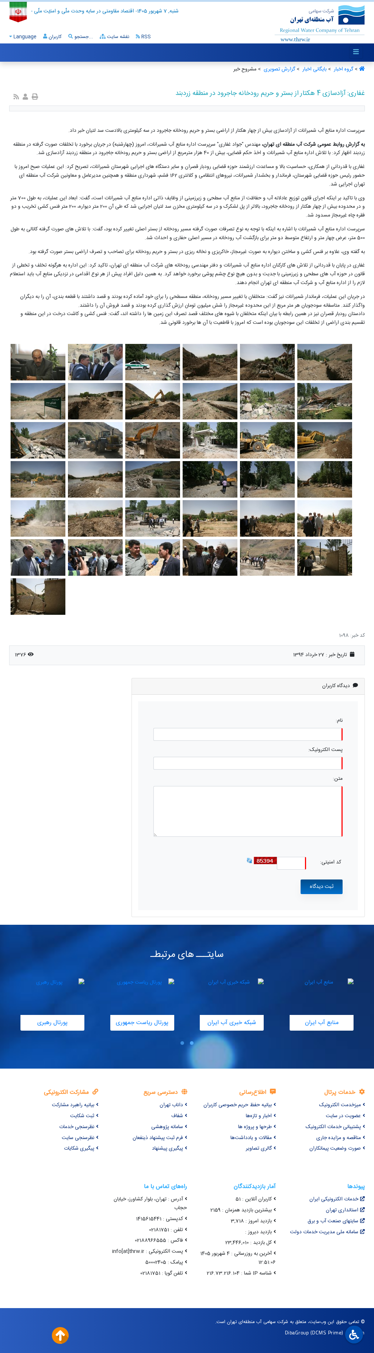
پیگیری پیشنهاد (167, 1148)
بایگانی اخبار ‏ (314, 69)
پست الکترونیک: (325, 750)
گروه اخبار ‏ (342, 69)
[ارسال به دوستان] (25, 97)
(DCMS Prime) (326, 1332)
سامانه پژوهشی (167, 1127)
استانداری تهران (342, 1210)
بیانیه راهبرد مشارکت (73, 1105)
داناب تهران (171, 1105)
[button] (191, 1043)
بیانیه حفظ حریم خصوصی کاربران (237, 1105)
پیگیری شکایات (79, 1148)
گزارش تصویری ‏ (278, 69)
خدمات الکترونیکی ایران (333, 1199)
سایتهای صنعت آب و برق (333, 1221)
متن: (338, 779)
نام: (339, 721)
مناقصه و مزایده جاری (338, 1138)
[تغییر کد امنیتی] (249, 860)
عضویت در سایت (343, 1116)
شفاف (177, 1116)
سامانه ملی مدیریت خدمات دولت (324, 1232)
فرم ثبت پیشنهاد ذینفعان (158, 1138)
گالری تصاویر (259, 1148)
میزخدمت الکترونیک (340, 1105)
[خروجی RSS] (16, 97)
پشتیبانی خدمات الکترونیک (333, 1127)
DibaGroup (297, 1332)
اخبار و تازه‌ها (259, 1116)
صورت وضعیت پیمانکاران (335, 1148)
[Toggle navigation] (356, 52)
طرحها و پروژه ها (255, 1127)
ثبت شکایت (82, 1116)
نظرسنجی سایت (78, 1138)
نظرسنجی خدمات (76, 1127)
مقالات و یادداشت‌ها (251, 1138)
